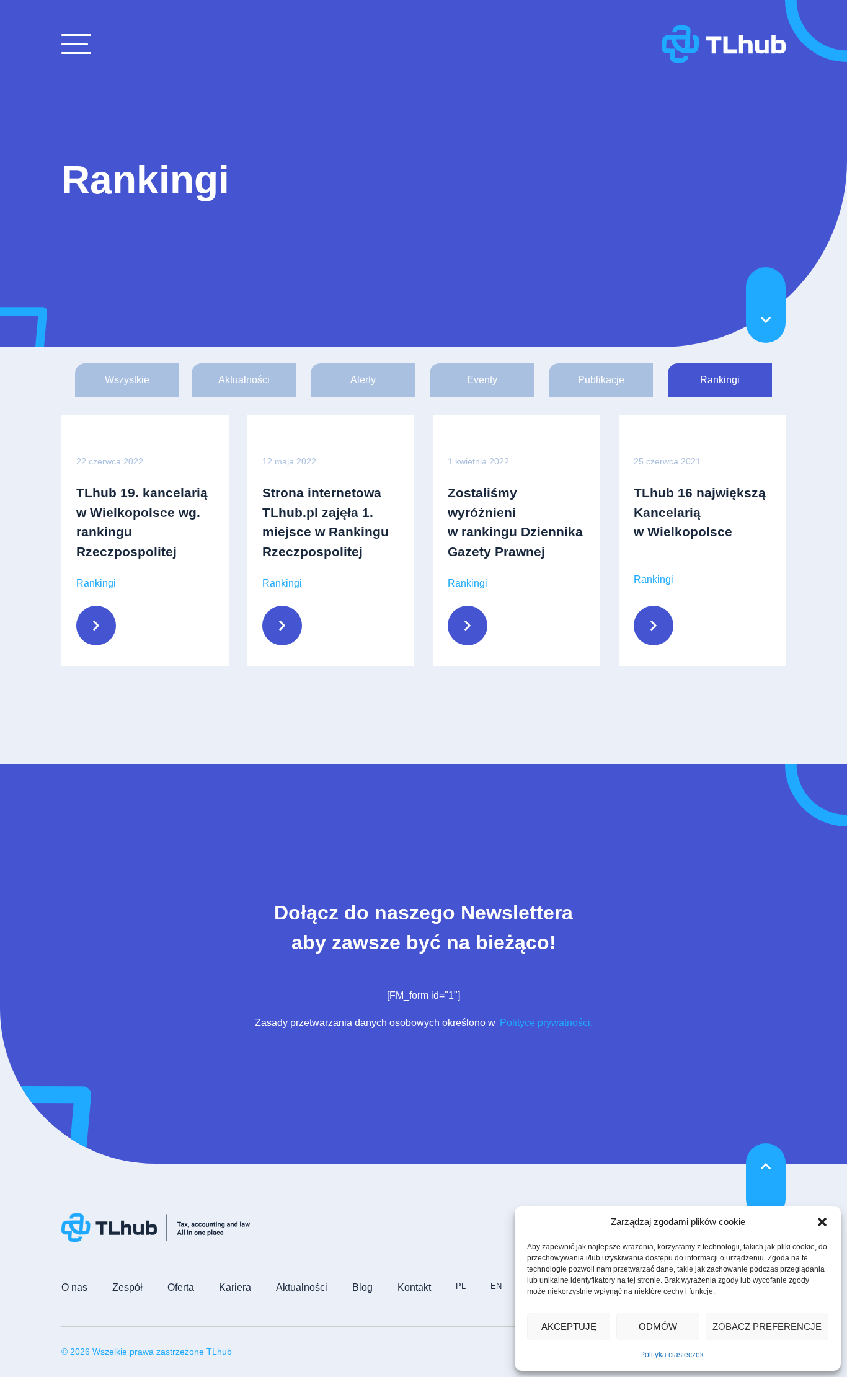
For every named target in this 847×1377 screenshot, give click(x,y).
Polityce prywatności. (545, 1022)
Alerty (363, 379)
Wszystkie (127, 379)
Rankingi (720, 379)
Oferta (180, 1287)
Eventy (482, 379)
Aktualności (244, 379)
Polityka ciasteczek (672, 1354)
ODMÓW (658, 1326)
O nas (74, 1287)
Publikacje (601, 379)
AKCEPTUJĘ (568, 1326)
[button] (822, 1222)
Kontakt (414, 1287)
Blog (362, 1287)
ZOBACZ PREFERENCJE (767, 1326)
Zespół (127, 1287)
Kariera (235, 1287)
